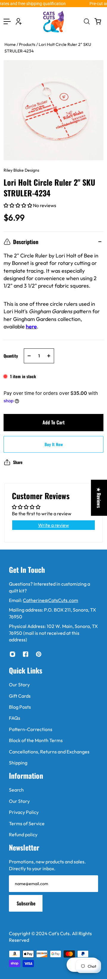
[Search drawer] (86, 21)
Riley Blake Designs (21, 170)
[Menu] (7, 21)
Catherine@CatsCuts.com (50, 600)
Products (27, 44)
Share (18, 462)
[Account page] (18, 21)
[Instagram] (12, 654)
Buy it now (54, 444)
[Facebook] (25, 654)
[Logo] (53, 21)
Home (10, 44)
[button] (18, 205)
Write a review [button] (53, 525)
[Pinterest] (38, 654)
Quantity (11, 356)
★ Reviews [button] (99, 497)
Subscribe (26, 903)
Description (25, 242)
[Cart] (97, 21)
